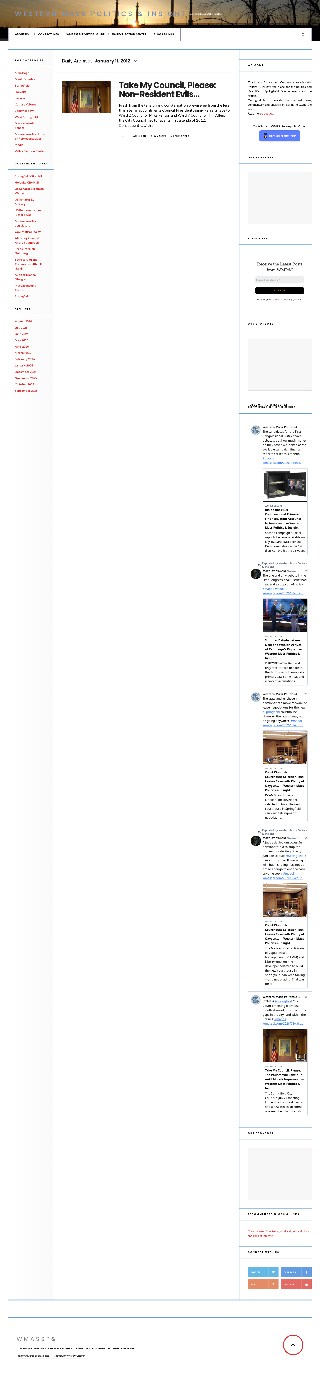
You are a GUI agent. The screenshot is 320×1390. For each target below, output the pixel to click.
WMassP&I (38, 1339)
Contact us (277, 299)
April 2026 (22, 346)
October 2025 (24, 384)
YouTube (289, 1284)
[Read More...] (123, 136)
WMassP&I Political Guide (85, 34)
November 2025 (26, 378)
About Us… (23, 34)
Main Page (22, 73)
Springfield (22, 85)
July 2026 (21, 327)
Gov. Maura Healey (28, 231)
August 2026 (23, 321)
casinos (20, 98)
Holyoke (20, 91)
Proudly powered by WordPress (33, 1355)
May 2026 (21, 340)
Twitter (256, 1272)
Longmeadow (24, 110)
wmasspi (160, 136)
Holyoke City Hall (27, 182)
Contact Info (48, 34)
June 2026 (21, 334)
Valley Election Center (129, 34)
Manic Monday (25, 79)
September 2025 (26, 390)
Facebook (290, 1272)
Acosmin (80, 1355)
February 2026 (25, 359)
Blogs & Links (164, 34)
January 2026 (24, 365)
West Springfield (26, 117)
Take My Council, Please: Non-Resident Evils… (167, 89)
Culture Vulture (25, 104)
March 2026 (23, 352)
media (19, 144)
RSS (253, 1284)
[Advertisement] (280, 198)
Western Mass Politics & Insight (101, 14)
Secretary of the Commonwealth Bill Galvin (28, 264)
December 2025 (25, 371)
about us (267, 113)
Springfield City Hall (28, 176)
